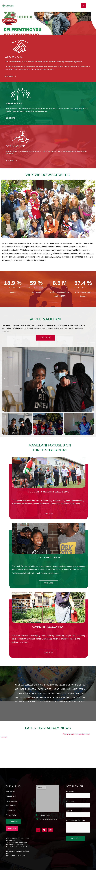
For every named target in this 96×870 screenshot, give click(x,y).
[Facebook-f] (38, 830)
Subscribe (12, 829)
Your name (70, 792)
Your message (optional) (75, 820)
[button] (83, 5)
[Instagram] (50, 830)
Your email (70, 801)
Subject (69, 811)
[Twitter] (44, 830)
